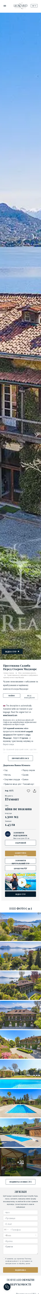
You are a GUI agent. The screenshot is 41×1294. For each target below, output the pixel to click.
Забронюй (20, 842)
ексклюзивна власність (29, 673)
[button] (28, 790)
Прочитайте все (20, 758)
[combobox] (20, 1241)
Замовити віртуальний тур (20, 861)
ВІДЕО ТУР (20, 894)
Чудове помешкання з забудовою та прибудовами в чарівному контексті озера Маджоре (20, 676)
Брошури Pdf (20, 868)
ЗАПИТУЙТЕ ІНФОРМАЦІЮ (20, 853)
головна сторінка (8, 672)
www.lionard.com (10, 715)
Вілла (20, 673)
